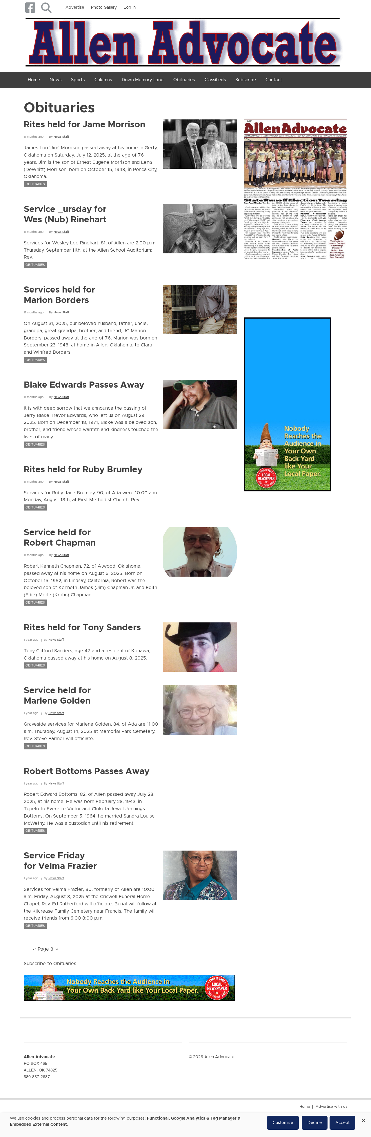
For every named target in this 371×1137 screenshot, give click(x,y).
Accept (342, 1123)
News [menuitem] (55, 80)
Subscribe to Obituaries (50, 963)
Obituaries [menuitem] (184, 80)
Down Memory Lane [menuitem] (142, 80)
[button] (46, 7)
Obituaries (35, 184)
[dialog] (185, 1125)
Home (304, 1107)
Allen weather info (336, 282)
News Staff (61, 136)
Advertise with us (331, 1107)
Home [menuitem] (34, 80)
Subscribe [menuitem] (245, 80)
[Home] (183, 41)
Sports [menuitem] (78, 80)
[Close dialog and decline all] (363, 1118)
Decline (315, 1123)
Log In (130, 8)
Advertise (75, 8)
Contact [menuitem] (273, 80)
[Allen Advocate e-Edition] (295, 187)
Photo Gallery (104, 8)
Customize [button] (283, 1123)
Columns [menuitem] (103, 80)
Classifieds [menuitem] (215, 80)
